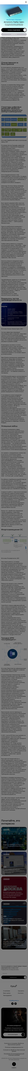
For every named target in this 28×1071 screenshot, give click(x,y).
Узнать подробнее (14, 30)
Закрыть (14, 34)
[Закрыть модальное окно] (26, 2)
